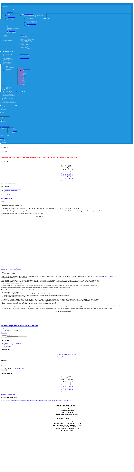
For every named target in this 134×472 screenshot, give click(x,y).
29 (70, 178)
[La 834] (9, 400)
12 (65, 175)
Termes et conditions (18, 368)
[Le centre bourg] (4, 400)
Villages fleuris (6, 198)
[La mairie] (61, 400)
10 (61, 175)
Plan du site (16, 470)
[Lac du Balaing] (13, 400)
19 (65, 176)
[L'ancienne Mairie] (7, 400)
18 (63, 176)
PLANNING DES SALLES (8, 183)
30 (72, 178)
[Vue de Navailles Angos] (37, 400)
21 (69, 176)
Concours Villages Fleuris (11, 269)
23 (72, 176)
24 (61, 178)
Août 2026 (66, 166)
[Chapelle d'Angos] (28, 400)
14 (69, 175)
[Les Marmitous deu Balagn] (1, 400)
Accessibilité (25, 470)
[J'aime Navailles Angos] (53, 400)
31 (61, 180)
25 (63, 178)
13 (67, 175)
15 (70, 175)
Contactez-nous (7, 191)
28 (69, 178)
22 (70, 176)
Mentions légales (6, 470)
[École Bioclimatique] (20, 400)
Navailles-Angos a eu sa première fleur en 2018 (19, 326)
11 (63, 175)
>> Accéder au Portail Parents (8, 352)
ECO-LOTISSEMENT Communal (12, 189)
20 (67, 176)
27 (67, 178)
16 (72, 175)
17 (61, 176)
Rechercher (3, 335)
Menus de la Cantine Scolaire (11, 190)
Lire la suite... (4, 333)
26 (65, 178)
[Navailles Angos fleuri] (45, 400)
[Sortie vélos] (69, 400)
